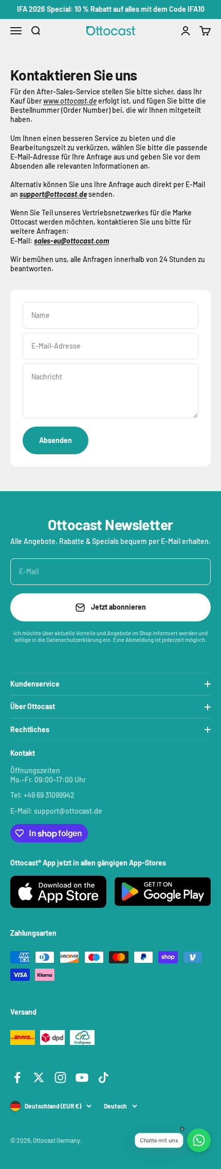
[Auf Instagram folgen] (60, 1077)
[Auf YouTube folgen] (82, 1077)
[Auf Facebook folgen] (17, 1077)
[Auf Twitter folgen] (39, 1077)
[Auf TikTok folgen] (103, 1077)
